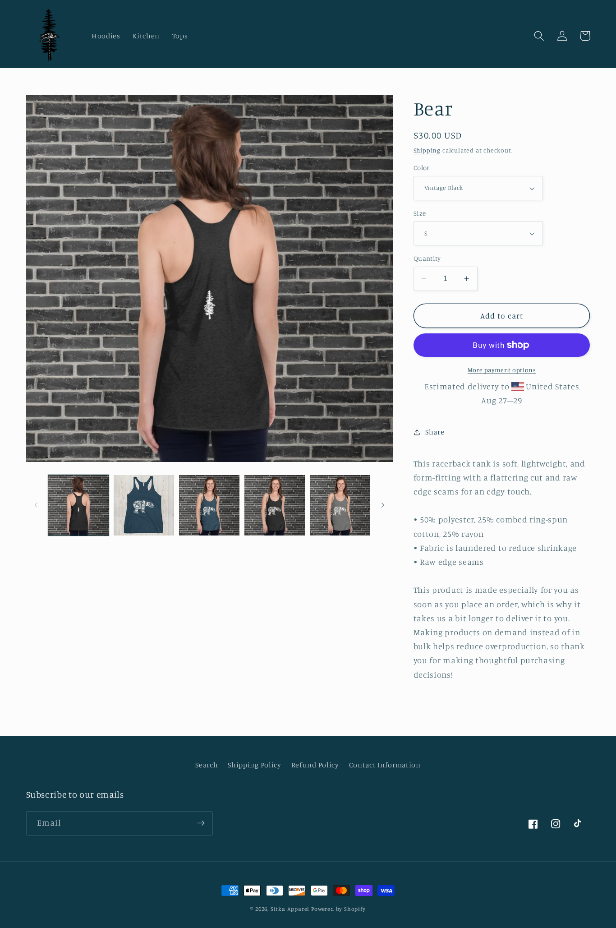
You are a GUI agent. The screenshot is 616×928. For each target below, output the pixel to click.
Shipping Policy (254, 764)
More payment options (502, 370)
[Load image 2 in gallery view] (144, 505)
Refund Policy (315, 764)
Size (420, 213)
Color (422, 168)
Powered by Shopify (338, 908)
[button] (539, 35)
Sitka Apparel (290, 908)
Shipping (427, 150)
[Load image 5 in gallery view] (274, 505)
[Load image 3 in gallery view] (209, 505)
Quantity (427, 258)
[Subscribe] (200, 823)
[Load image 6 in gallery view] (340, 505)
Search (206, 764)
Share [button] (434, 431)
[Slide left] (36, 505)
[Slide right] (383, 505)
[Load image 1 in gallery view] (78, 505)
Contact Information (385, 764)
